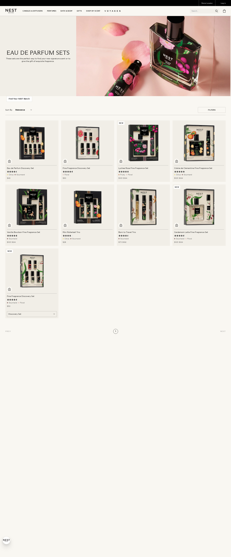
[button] (216, 11)
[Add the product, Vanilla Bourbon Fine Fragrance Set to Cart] (9, 225)
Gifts (79, 11)
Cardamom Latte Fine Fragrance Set (191, 232)
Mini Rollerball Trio (71, 232)
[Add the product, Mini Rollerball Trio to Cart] (65, 225)
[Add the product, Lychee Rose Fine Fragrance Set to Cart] (121, 161)
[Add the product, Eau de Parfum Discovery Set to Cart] (9, 161)
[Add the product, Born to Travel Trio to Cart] (121, 225)
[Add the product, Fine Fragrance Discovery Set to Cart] (65, 161)
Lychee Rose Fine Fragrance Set (133, 168)
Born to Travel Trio (127, 232)
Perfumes (51, 11)
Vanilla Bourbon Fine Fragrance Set (23, 232)
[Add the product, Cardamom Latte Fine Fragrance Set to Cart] (176, 225)
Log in (223, 3)
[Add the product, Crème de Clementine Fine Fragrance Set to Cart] (176, 161)
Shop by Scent (93, 11)
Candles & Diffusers (33, 11)
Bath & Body (66, 11)
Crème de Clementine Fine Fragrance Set (193, 168)
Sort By (8, 110)
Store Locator (207, 3)
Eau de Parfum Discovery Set (20, 168)
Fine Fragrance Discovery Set (76, 168)
